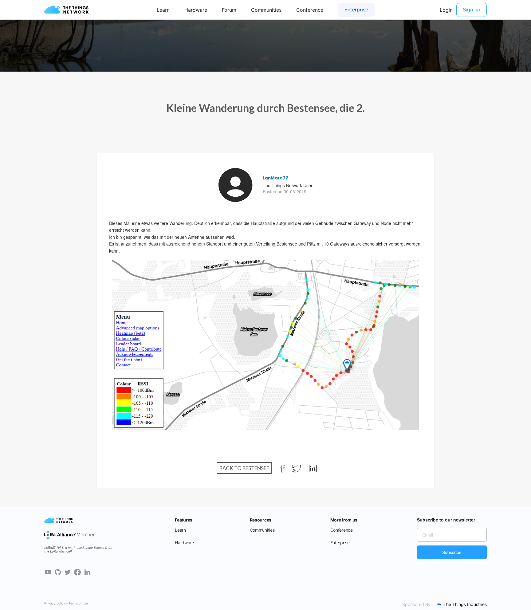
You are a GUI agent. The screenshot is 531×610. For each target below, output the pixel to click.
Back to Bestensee (244, 468)
